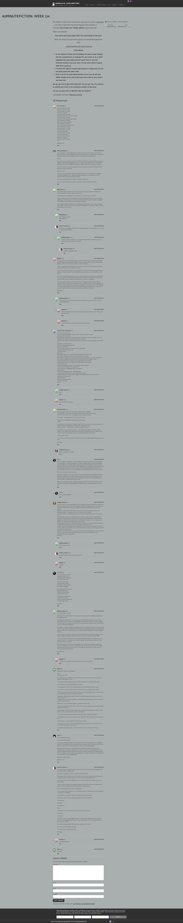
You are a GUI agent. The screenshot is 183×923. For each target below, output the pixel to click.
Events (114, 5)
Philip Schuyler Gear (61, 150)
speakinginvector (81, 921)
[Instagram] (131, 1)
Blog (109, 5)
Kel (58, 459)
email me (67, 66)
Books (91, 5)
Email (54, 888)
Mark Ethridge (60, 189)
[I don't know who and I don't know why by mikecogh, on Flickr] (78, 46)
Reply (58, 145)
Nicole (58, 668)
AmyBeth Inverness (63, 449)
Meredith (59, 258)
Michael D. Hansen (65, 237)
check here (100, 22)
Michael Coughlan (76, 95)
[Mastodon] (128, 1)
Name (55, 882)
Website (55, 894)
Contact (121, 5)
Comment (56, 864)
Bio (87, 5)
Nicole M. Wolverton (64, 921)
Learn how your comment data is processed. (84, 904)
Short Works (101, 5)
